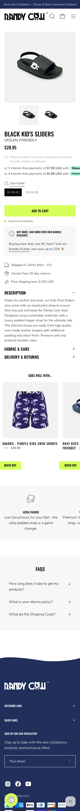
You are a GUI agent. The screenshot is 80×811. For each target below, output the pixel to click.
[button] (51, 16)
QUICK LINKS (11, 720)
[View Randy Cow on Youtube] (28, 784)
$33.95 (15, 448)
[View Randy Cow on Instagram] (7, 784)
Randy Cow (21, 796)
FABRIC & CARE (16, 349)
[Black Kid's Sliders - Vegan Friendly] (29, 115)
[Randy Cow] (26, 16)
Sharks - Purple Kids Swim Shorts (30, 443)
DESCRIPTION (15, 293)
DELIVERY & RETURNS (21, 357)
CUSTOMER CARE (13, 706)
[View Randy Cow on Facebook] (18, 784)
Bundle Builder (19, 249)
